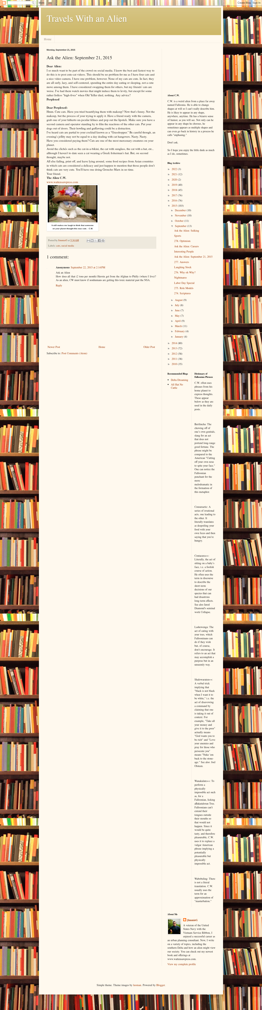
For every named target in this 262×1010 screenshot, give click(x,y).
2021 (175, 174)
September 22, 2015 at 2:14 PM (88, 267)
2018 (175, 190)
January (179, 336)
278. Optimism (182, 241)
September (181, 226)
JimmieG (192, 920)
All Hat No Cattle (177, 386)
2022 (175, 169)
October (179, 221)
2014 (175, 343)
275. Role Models (183, 288)
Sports (177, 236)
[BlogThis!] (92, 240)
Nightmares (180, 277)
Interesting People (184, 251)
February (180, 331)
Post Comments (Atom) (74, 353)
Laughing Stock (182, 267)
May (177, 315)
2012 (175, 353)
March (179, 326)
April (178, 321)
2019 (175, 185)
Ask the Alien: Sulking (186, 230)
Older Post (149, 347)
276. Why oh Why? (184, 272)
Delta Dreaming (179, 380)
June (177, 310)
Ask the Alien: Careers (186, 246)
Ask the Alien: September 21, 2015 (193, 256)
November (181, 215)
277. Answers (181, 262)
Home (47, 39)
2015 (175, 205)
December (181, 210)
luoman (137, 985)
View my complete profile (181, 964)
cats (58, 245)
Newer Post (54, 347)
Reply (59, 285)
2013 (175, 348)
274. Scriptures (182, 293)
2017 (175, 195)
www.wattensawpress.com (62, 182)
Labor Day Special (184, 283)
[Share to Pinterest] (103, 240)
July (177, 305)
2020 (175, 179)
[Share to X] (96, 240)
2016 (175, 200)
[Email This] (88, 240)
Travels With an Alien (87, 18)
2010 (175, 364)
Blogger (160, 985)
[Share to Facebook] (99, 240)
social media (67, 245)
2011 (175, 359)
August (179, 300)
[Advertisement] (186, 68)
